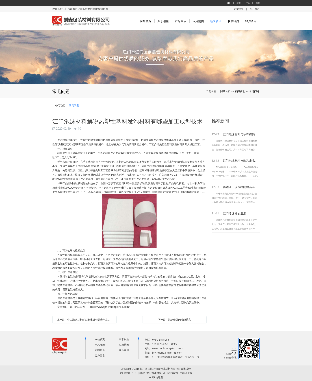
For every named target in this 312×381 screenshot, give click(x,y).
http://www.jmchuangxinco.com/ (110, 306)
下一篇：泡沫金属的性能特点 (174, 319)
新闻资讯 (216, 21)
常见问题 (254, 91)
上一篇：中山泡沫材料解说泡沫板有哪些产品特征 (85, 319)
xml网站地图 (156, 377)
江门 (229, 3)
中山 (248, 3)
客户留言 (255, 8)
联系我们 (239, 8)
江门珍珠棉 (138, 373)
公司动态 (60, 105)
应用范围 (198, 21)
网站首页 (145, 21)
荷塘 (257, 3)
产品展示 (180, 21)
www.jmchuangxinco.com (167, 348)
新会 (239, 3)
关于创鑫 (163, 21)
